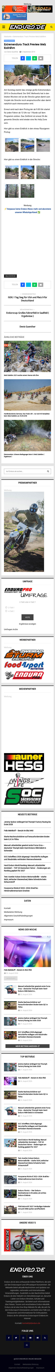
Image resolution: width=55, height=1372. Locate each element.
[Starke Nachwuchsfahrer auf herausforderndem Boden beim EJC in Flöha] (10, 1005)
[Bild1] (40, 7)
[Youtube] (30, 1338)
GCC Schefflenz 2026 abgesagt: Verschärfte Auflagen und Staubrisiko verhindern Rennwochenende (32, 1034)
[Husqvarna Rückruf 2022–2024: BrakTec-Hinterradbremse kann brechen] (10, 1179)
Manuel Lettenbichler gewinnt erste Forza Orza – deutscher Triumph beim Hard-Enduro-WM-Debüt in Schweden (34, 1110)
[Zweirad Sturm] (24, 660)
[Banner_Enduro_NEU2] (14, 15)
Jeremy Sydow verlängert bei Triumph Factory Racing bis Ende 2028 (32, 1019)
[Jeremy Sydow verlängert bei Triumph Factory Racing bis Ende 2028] (10, 1021)
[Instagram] (23, 1338)
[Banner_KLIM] (24, 571)
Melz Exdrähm (10, 276)
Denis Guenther (12, 52)
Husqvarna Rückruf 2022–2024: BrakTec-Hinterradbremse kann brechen (33, 1177)
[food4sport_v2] (24, 670)
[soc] (24, 804)
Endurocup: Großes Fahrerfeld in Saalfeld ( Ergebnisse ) (27, 314)
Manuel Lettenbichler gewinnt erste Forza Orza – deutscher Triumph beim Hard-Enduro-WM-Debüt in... (34, 989)
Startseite (7, 37)
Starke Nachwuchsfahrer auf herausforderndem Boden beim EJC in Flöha (33, 1005)
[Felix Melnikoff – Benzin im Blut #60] (27, 951)
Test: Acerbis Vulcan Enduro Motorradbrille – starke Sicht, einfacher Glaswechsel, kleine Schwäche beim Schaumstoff (33, 1162)
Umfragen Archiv (11, 629)
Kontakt (7, 908)
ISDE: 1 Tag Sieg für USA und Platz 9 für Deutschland (27, 299)
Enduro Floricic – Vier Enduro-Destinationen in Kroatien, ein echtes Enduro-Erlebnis (32, 1193)
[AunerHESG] (24, 771)
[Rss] (45, 1338)
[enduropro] (24, 679)
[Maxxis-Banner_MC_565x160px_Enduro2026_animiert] (14, 7)
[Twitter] (16, 1338)
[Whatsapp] (27, 1345)
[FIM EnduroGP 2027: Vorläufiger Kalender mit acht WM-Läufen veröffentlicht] (10, 1209)
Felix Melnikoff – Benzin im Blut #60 (18, 970)
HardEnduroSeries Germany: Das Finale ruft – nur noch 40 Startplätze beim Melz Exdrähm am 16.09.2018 (27, 415)
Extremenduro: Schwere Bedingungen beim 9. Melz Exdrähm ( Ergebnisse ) (24, 455)
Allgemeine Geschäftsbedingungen (18, 916)
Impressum (8, 920)
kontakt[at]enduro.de (31, 1323)
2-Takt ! (11, 608)
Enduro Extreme (9, 40)
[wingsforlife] (24, 786)
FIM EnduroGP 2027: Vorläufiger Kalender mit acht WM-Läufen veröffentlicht (34, 1207)
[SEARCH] (48, 471)
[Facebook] (9, 1338)
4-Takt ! (11, 611)
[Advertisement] (27, 242)
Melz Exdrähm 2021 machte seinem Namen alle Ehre (21, 375)
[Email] (38, 1338)
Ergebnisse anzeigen (27, 624)
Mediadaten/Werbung (13, 912)
